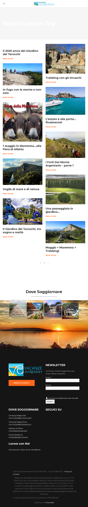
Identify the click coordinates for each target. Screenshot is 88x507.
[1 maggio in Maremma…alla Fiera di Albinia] (22, 122)
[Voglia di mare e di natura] (22, 171)
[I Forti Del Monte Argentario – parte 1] (65, 145)
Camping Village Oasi (17, 416)
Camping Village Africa (18, 422)
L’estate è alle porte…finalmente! (61, 120)
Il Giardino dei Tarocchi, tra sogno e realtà (22, 230)
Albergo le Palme (16, 428)
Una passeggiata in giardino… (59, 210)
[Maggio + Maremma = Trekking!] (65, 232)
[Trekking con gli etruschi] (65, 59)
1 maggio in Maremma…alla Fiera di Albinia (22, 147)
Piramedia (50, 503)
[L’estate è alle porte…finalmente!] (65, 101)
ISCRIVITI (50, 401)
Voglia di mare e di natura (21, 189)
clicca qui (12, 450)
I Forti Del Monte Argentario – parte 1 (60, 164)
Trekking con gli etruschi (63, 77)
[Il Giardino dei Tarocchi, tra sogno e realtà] (22, 211)
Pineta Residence (16, 435)
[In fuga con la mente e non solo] (22, 74)
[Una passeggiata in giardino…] (65, 189)
